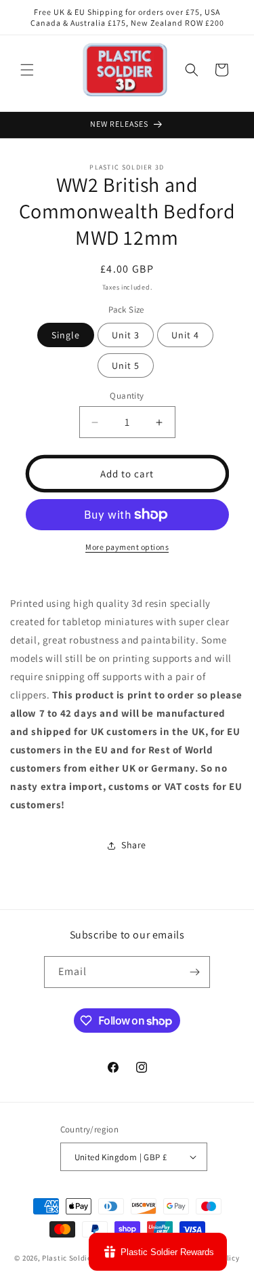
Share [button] (133, 845)
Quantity (127, 395)
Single (65, 335)
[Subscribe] (194, 972)
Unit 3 (126, 335)
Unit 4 (185, 335)
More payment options (127, 547)
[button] (27, 70)
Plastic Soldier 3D (74, 1258)
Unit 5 (126, 365)
